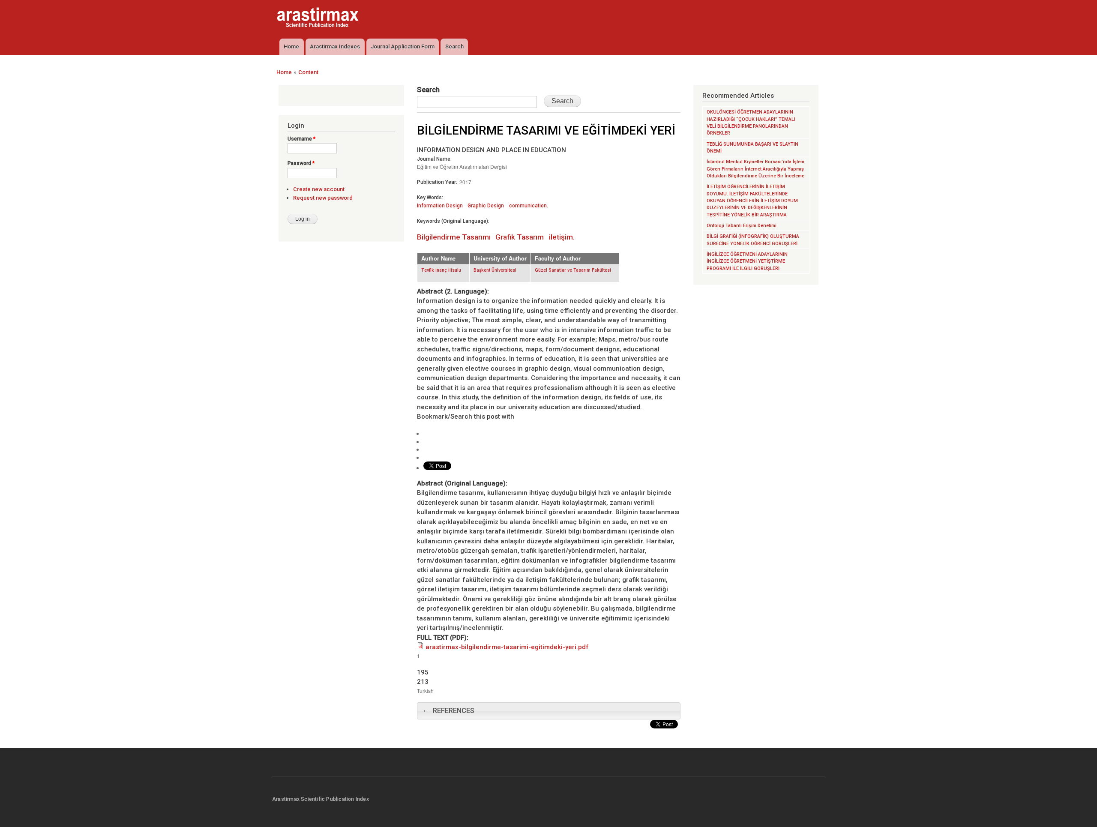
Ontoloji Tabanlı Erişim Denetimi (741, 225)
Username (301, 139)
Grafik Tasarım (519, 237)
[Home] (319, 18)
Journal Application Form (403, 46)
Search (454, 46)
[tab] (548, 710)
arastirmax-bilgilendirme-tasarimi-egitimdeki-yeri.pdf (507, 647)
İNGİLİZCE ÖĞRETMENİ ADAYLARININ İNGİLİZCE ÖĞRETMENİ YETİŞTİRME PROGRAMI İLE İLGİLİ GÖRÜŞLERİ (747, 261)
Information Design (440, 206)
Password (301, 163)
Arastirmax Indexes (335, 46)
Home (291, 46)
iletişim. (562, 237)
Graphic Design (486, 206)
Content (308, 72)
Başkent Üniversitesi (495, 270)
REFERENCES (453, 711)
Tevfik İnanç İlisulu (441, 270)
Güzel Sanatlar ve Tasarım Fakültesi (573, 270)
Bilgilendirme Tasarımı (454, 237)
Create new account (319, 189)
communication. (528, 206)
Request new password (323, 198)
